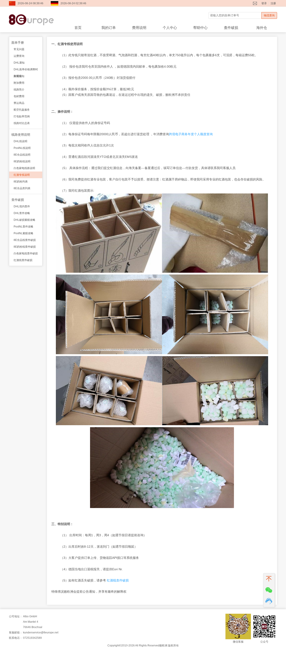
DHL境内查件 (22, 206)
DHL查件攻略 (22, 213)
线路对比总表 (22, 123)
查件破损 (231, 28)
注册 (273, 3)
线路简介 (19, 89)
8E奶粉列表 (21, 181)
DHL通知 (19, 62)
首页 (78, 28)
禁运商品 (19, 103)
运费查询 (19, 56)
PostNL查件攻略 (23, 226)
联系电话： (15, 637)
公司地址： (15, 616)
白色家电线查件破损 (26, 253)
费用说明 (139, 28)
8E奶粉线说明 (22, 161)
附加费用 (19, 82)
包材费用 (19, 96)
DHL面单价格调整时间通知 (26, 70)
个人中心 (170, 28)
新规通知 (19, 76)
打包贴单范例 (22, 116)
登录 (264, 3)
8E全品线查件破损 (25, 240)
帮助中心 (200, 28)
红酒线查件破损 (23, 260)
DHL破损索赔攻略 (24, 219)
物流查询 (269, 15)
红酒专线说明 (22, 174)
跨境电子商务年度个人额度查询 (191, 134)
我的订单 (108, 28)
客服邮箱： (15, 632)
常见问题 (19, 49)
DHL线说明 (20, 141)
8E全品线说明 (22, 154)
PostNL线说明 (22, 148)
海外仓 (261, 28)
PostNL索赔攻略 (23, 233)
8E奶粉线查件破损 (25, 246)
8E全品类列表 (22, 188)
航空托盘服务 (22, 109)
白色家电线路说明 (24, 168)
